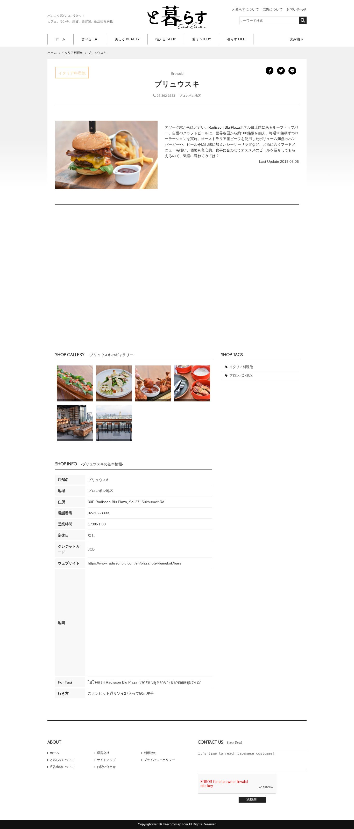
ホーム (60, 39)
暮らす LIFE (236, 39)
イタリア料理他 (241, 367)
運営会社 (103, 753)
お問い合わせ (296, 9)
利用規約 (150, 753)
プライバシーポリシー (159, 760)
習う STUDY (201, 39)
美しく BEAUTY (127, 39)
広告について (273, 9)
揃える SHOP (165, 39)
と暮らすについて (245, 9)
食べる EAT (90, 39)
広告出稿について (62, 767)
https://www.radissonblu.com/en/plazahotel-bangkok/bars (134, 563)
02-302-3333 (166, 96)
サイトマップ (106, 760)
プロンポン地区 (241, 375)
